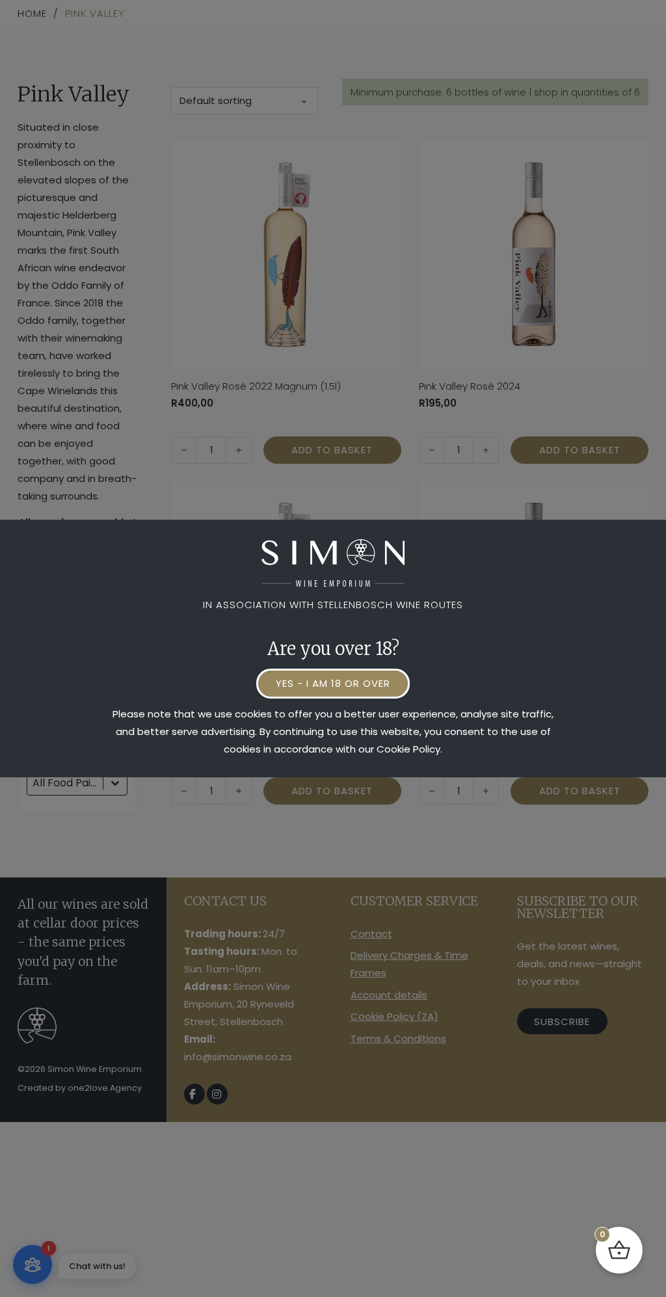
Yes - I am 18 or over (333, 683)
